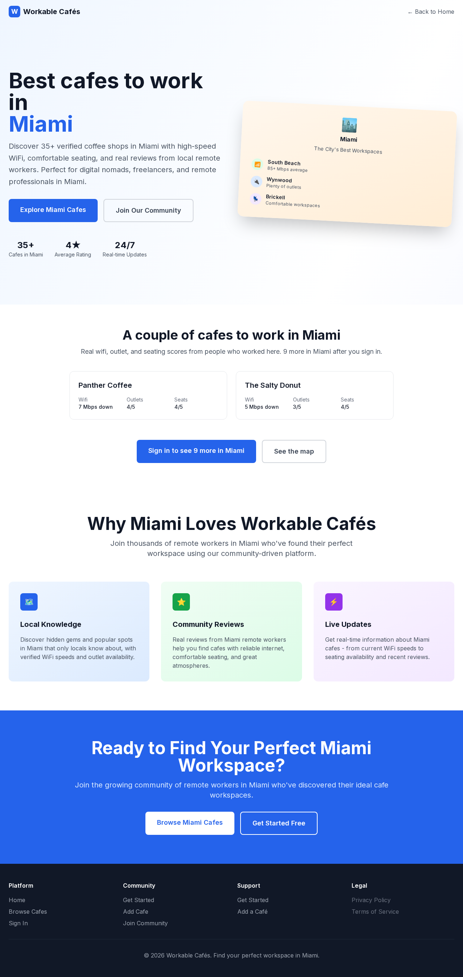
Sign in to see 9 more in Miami (196, 450)
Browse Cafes (28, 911)
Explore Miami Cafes (53, 209)
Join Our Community (148, 210)
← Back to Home (430, 11)
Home (17, 900)
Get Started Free (278, 823)
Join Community (145, 923)
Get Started (138, 900)
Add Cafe (135, 911)
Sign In (18, 923)
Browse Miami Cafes (190, 822)
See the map (294, 451)
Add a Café (252, 911)
